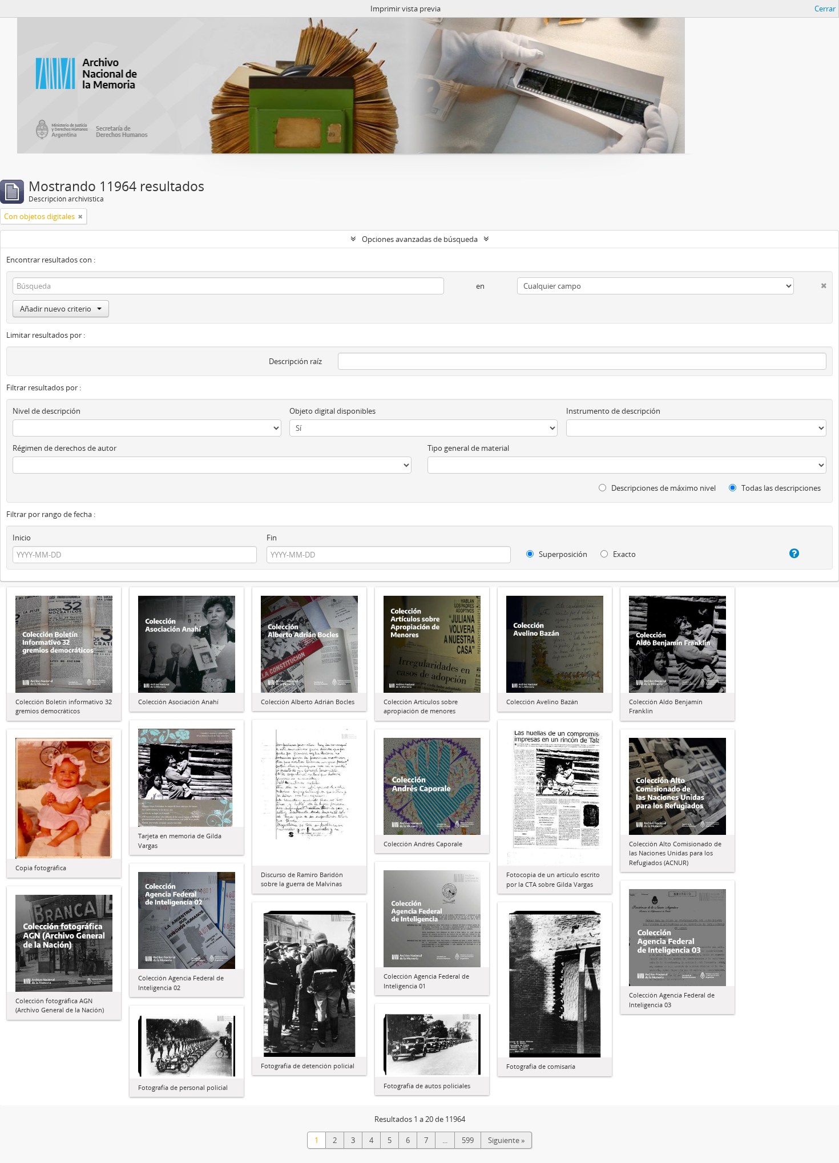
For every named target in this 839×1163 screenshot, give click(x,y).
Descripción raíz (295, 361)
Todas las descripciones (780, 488)
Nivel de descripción (46, 411)
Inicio (22, 537)
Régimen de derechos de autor (64, 448)
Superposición (562, 554)
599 (468, 1140)
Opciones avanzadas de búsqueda (420, 239)
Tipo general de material (468, 448)
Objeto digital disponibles (332, 411)
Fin (272, 537)
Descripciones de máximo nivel (663, 488)
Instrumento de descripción (613, 411)
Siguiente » (506, 1140)
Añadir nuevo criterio (55, 309)
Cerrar (825, 8)
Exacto (623, 554)
